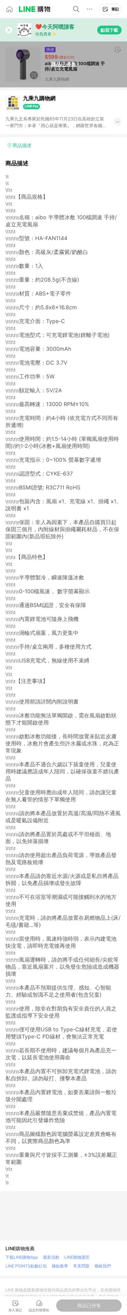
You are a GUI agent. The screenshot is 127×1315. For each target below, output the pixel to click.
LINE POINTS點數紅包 (26, 1265)
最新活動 (51, 1257)
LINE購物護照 (76, 1257)
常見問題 (81, 1265)
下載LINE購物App (21, 1257)
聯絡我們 (102, 1265)
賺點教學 (60, 1265)
